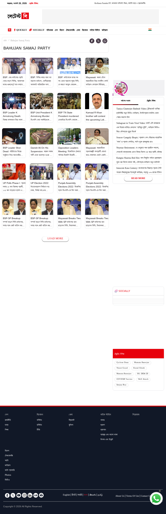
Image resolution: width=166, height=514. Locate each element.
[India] (150, 30)
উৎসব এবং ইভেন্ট (107, 440)
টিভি (38, 430)
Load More (55, 239)
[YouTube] (18, 495)
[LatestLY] (18, 17)
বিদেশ (62, 30)
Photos (8, 475)
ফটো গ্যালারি (10, 470)
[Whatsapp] (104, 40)
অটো (6, 461)
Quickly (21, 30)
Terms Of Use (132, 496)
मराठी (80, 495)
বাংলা (86, 495)
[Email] (41, 495)
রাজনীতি (8, 420)
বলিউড (39, 420)
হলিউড (39, 425)
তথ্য (6, 425)
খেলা (78, 30)
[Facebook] (91, 40)
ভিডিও (7, 480)
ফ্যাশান (103, 430)
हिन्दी (74, 495)
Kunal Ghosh (139, 368)
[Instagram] (24, 495)
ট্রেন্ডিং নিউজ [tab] (151, 101)
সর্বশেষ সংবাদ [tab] (125, 101)
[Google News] (35, 495)
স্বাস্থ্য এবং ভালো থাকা (109, 435)
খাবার (103, 420)
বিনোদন (85, 30)
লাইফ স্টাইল (95, 30)
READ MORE (138, 178)
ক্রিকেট (71, 420)
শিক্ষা (6, 430)
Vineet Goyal (122, 368)
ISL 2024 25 (142, 374)
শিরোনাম (135, 415)
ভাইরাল (105, 30)
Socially (38, 30)
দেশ (56, 30)
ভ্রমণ (103, 425)
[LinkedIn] (30, 495)
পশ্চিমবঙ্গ (49, 30)
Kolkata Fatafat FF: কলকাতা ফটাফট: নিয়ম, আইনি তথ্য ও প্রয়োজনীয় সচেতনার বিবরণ (118, 3)
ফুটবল (71, 425)
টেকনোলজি (70, 30)
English (66, 495)
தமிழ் (100, 495)
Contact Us (146, 496)
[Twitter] (98, 40)
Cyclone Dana (123, 362)
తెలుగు (92, 495)
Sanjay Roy (121, 385)
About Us (119, 496)
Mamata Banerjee (141, 362)
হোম (4, 41)
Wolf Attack (143, 379)
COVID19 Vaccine (124, 379)
